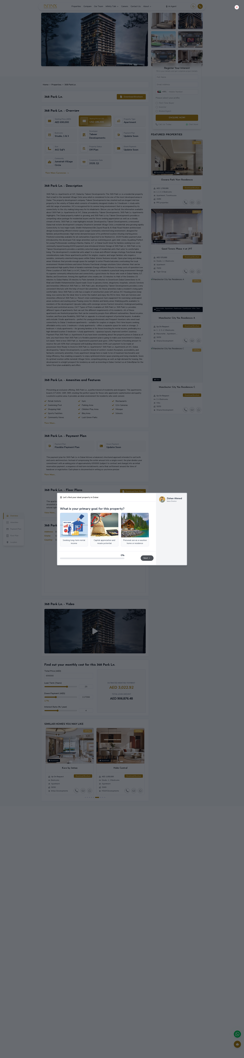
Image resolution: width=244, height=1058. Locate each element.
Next (145, 558)
